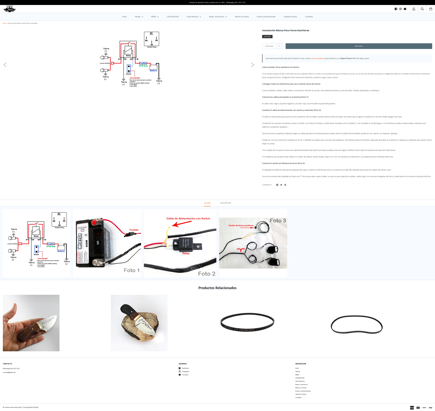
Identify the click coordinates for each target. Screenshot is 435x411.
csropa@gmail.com (9, 372)
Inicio (124, 16)
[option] (129, 62)
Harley (138, 16)
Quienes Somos (290, 16)
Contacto (309, 16)
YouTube (185, 375)
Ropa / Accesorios (217, 16)
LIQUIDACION (173, 16)
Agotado (359, 46)
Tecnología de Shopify (30, 407)
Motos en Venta (242, 16)
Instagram (185, 371)
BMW (153, 16)
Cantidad (269, 46)
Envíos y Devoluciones (266, 16)
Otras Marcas (193, 16)
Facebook (185, 368)
